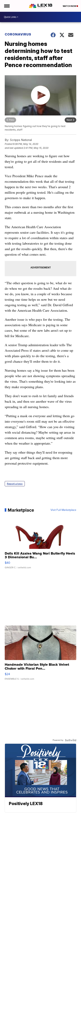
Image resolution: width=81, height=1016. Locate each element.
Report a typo (15, 483)
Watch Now (69, 6)
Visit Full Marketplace (63, 510)
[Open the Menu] (6, 6)
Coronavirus (18, 34)
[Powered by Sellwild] (70, 740)
